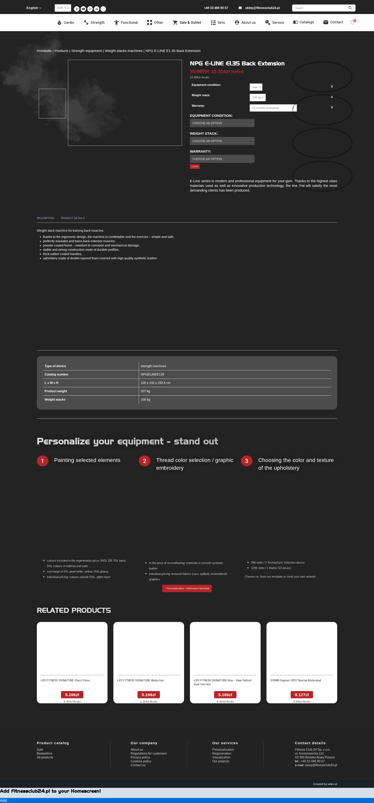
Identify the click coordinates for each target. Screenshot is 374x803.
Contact (336, 22)
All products (45, 757)
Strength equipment (86, 51)
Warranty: (198, 105)
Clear (194, 166)
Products (61, 51)
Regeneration (221, 753)
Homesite (44, 51)
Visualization (221, 757)
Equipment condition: (206, 84)
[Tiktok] (103, 9)
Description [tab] (45, 218)
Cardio (69, 22)
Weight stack (203, 133)
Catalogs (307, 22)
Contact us (138, 765)
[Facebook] (76, 9)
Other (158, 22)
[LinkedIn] (96, 9)
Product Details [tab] (73, 218)
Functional (129, 22)
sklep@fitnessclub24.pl (262, 8)
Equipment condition (210, 116)
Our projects (220, 761)
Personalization (223, 749)
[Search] (350, 8)
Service (278, 22)
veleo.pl (332, 783)
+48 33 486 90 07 (216, 8)
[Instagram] (90, 9)
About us (137, 749)
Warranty (200, 151)
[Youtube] (83, 9)
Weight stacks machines (124, 51)
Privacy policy (140, 757)
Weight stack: (201, 95)
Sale (40, 749)
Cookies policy (141, 761)
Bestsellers (44, 753)
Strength (98, 22)
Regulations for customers (149, 753)
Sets (221, 22)
